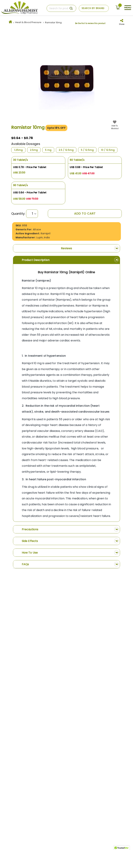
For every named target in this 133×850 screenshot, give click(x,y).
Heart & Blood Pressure (28, 22)
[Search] (71, 8)
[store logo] (19, 8)
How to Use (30, 553)
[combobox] (61, 8)
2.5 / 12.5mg (66, 150)
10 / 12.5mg (108, 150)
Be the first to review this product (90, 23)
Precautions (30, 529)
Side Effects (30, 541)
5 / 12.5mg (87, 150)
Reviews (66, 248)
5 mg (48, 150)
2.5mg (34, 150)
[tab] (66, 248)
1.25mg (18, 150)
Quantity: (18, 213)
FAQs (25, 564)
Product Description (36, 260)
